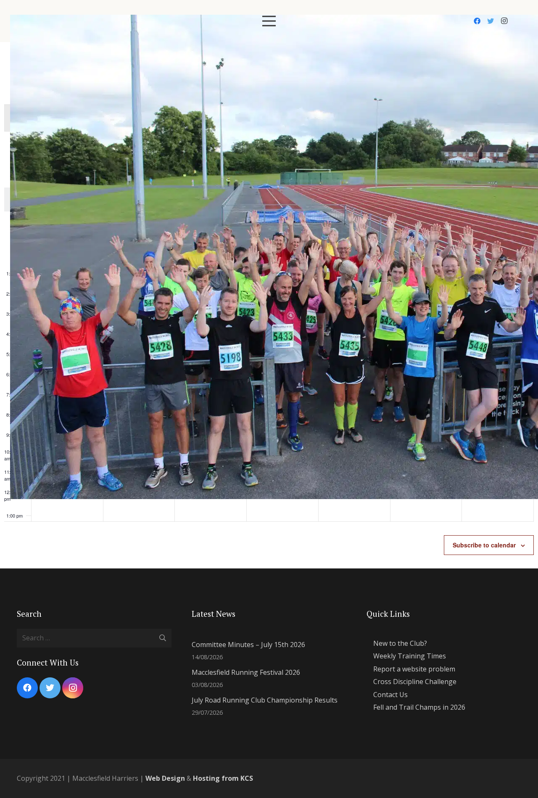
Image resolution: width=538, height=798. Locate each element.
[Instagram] (504, 21)
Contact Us (390, 694)
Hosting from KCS (223, 778)
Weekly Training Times (409, 656)
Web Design (165, 778)
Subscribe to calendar (484, 545)
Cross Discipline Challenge (414, 681)
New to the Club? (400, 643)
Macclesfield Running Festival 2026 (246, 672)
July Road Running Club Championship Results (265, 700)
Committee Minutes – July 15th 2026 (248, 644)
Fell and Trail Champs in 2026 (419, 707)
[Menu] (269, 21)
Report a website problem (414, 669)
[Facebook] (477, 21)
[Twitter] (490, 21)
